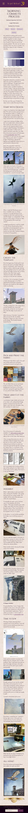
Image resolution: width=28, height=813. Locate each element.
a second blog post (18, 614)
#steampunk (19, 29)
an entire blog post (12, 134)
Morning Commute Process (14, 13)
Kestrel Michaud (14, 3)
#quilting (14, 32)
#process (13, 29)
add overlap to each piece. (17, 433)
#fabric (7, 29)
